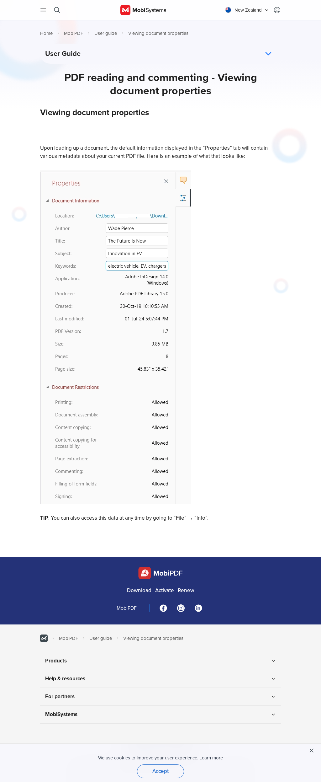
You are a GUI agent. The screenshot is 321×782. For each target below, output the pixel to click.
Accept (160, 771)
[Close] (311, 750)
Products (56, 660)
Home (46, 33)
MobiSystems (61, 714)
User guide (105, 33)
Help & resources (65, 678)
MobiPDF (73, 33)
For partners (60, 696)
